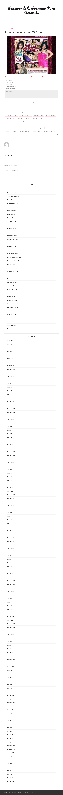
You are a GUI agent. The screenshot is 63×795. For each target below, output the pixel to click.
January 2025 (10, 405)
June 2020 (9, 602)
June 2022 (9, 516)
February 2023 (10, 487)
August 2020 (10, 595)
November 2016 (11, 749)
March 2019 (10, 648)
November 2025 (11, 369)
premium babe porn (11, 128)
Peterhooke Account (12, 210)
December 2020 (11, 580)
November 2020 (11, 584)
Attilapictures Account (12, 239)
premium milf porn (49, 128)
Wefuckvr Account (11, 325)
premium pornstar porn (11, 131)
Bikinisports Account (12, 250)
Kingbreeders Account (12, 203)
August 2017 (10, 717)
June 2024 (9, 430)
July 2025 (9, 383)
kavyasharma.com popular (43, 121)
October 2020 (10, 588)
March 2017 (10, 734)
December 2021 (11, 537)
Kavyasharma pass (38, 115)
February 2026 (10, 362)
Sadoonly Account (11, 221)
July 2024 (9, 426)
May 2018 (9, 684)
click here (29, 102)
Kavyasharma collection (42, 112)
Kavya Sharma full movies (28, 108)
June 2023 (9, 473)
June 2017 (9, 724)
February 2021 (10, 573)
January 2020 (10, 620)
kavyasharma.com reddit (12, 124)
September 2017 (11, 713)
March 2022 (10, 527)
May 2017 (9, 727)
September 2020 (11, 591)
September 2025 (11, 376)
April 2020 (9, 609)
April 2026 (9, 355)
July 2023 (9, 469)
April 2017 (9, 731)
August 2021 (10, 552)
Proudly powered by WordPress (11, 792)
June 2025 (9, 387)
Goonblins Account (11, 232)
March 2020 (10, 613)
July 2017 (9, 720)
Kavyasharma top (10, 118)
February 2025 (10, 401)
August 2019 (10, 638)
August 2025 (10, 380)
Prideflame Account (11, 275)
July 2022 (9, 512)
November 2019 (11, 627)
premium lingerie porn (23, 128)
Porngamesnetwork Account (14, 257)
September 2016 (11, 756)
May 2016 (9, 770)
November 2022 (11, 498)
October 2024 (10, 416)
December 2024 (11, 408)
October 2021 (10, 545)
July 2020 (9, 598)
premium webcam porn (49, 131)
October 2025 (10, 373)
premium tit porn (37, 131)
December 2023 (11, 451)
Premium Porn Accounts (26, 28)
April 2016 (9, 774)
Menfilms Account (11, 296)
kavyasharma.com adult (11, 121)
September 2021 (11, 548)
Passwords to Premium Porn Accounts (31, 10)
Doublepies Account (12, 300)
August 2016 (10, 760)
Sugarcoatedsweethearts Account (13, 160)
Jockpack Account (11, 321)
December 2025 (11, 365)
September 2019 (11, 634)
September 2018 (11, 670)
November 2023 (11, 455)
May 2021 (9, 562)
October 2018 (10, 666)
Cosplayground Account (12, 253)
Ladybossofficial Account (10, 165)
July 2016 (9, 763)
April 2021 (9, 566)
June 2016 (9, 767)
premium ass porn (51, 124)
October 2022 (10, 502)
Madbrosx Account (11, 264)
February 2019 (10, 652)
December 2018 (11, 659)
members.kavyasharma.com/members (36, 76)
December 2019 (11, 623)
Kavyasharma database (11, 115)
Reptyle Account (11, 199)
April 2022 (9, 523)
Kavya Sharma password (12, 112)
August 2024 (10, 423)
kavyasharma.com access (23, 118)
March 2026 (10, 358)
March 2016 (10, 777)
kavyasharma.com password (27, 121)
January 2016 (10, 785)
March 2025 (10, 398)
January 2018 (10, 699)
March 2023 (10, 484)
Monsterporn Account (12, 235)
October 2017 (10, 709)
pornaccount (15, 28)
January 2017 (10, 742)
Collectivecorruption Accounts (14, 303)
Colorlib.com (31, 792)
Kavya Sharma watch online (27, 112)
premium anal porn (39, 124)
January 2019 (10, 656)
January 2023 (10, 491)
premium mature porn (37, 128)
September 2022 (11, 505)
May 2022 (9, 519)
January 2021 (10, 577)
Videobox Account (11, 268)
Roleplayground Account (13, 260)
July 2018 (9, 677)
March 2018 (10, 692)
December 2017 (11, 702)
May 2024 (9, 433)
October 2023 (10, 459)
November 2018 (11, 663)
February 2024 (10, 444)
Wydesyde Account (11, 314)
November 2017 (11, 706)
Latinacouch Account (12, 242)
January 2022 (10, 534)
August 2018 (10, 674)
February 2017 (10, 738)
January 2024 (10, 448)
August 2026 (10, 340)
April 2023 (9, 480)
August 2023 (10, 466)
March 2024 (10, 441)
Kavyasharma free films (25, 115)
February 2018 (10, 695)
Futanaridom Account (12, 228)
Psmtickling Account (12, 289)
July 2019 (9, 641)
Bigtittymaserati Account (13, 307)
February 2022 (10, 530)
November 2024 (11, 412)
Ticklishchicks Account (12, 293)
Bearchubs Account (11, 278)
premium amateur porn (26, 124)
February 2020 (10, 616)
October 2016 (10, 752)
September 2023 (11, 462)
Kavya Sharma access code (12, 108)
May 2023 (9, 476)
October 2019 (10, 631)
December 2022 (11, 494)
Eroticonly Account (11, 217)
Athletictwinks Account (12, 282)
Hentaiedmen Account (12, 328)
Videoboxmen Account (12, 271)
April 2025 (9, 394)
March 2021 (10, 570)
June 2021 (9, 559)
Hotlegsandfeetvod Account (13, 311)
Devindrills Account (11, 214)
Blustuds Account (11, 318)
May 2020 (9, 605)
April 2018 (9, 688)
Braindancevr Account (12, 225)
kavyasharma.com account (38, 118)
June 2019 (9, 645)
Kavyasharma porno (50, 115)
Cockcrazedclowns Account (11, 170)
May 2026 (9, 351)
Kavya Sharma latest (42, 108)
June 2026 (9, 347)
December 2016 (11, 745)
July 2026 (9, 344)
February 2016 (10, 781)
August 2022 (10, 509)
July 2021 (9, 555)
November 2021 (11, 541)
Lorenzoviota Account (12, 207)
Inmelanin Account (11, 246)
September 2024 (11, 419)
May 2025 (9, 390)
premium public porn (25, 131)
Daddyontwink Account (12, 286)
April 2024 (9, 437)
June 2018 (9, 681)
